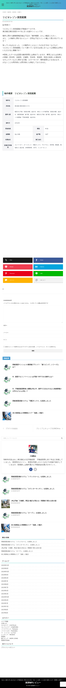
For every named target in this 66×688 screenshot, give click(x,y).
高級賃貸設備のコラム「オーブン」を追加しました (29, 513)
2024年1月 (4, 581)
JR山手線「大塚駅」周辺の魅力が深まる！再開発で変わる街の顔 (33, 501)
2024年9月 (4, 575)
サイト (5, 339)
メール (5, 332)
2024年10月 (5, 571)
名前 (5, 325)
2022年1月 (4, 603)
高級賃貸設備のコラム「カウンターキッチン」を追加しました (32, 489)
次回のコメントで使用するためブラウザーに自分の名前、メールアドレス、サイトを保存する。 (31, 346)
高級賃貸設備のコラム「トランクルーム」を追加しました (31, 476)
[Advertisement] (33, 77)
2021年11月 (4, 606)
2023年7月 (4, 587)
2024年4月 (4, 578)
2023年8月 (4, 584)
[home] (35, 469)
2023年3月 (4, 594)
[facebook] (31, 469)
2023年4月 (4, 590)
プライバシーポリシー (8, 647)
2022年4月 (4, 600)
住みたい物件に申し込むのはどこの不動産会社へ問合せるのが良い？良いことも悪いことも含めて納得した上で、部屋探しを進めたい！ (33, 680)
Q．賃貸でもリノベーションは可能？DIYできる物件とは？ (32, 377)
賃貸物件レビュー (33, 6)
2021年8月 (4, 613)
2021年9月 (4, 609)
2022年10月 (5, 597)
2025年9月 (4, 568)
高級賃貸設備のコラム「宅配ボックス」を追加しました (31, 401)
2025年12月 (5, 565)
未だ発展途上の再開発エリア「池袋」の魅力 (27, 413)
